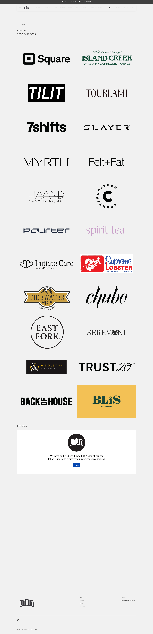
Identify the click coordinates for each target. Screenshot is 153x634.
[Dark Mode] (110, 8)
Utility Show (24, 629)
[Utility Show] (26, 8)
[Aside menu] (20, 8)
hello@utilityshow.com (128, 600)
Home (18, 25)
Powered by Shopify (32, 629)
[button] (118, 8)
